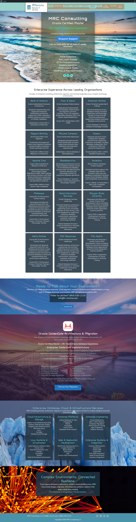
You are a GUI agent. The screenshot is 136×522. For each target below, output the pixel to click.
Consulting (75, 6)
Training (67, 6)
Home (50, 6)
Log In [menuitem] (4, 1)
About (99, 6)
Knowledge (58, 6)
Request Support (68, 38)
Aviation (113, 6)
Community (84, 6)
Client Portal (92, 6)
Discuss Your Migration (68, 387)
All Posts (120, 6)
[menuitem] (1, 1)
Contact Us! (68, 307)
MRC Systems (106, 6)
